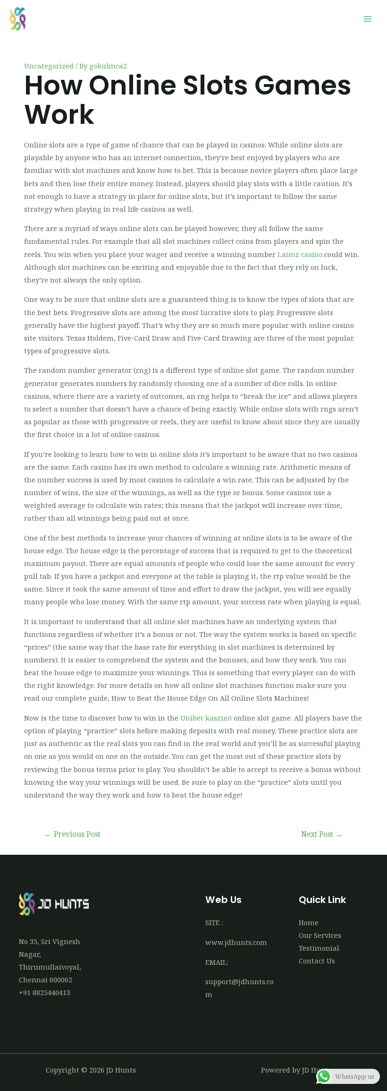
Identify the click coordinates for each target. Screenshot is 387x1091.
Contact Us (317, 960)
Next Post (322, 834)
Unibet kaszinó (206, 717)
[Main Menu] (368, 19)
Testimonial (319, 948)
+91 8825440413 (44, 992)
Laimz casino (300, 254)
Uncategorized (49, 65)
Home (309, 922)
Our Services (320, 935)
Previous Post (72, 834)
